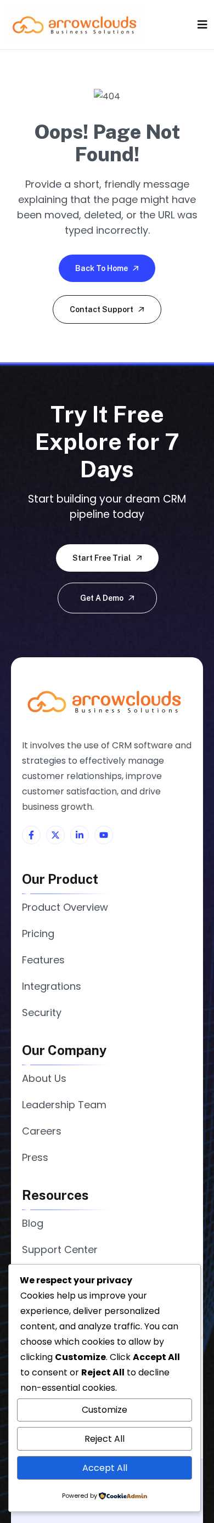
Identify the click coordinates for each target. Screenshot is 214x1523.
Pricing (38, 933)
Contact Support (102, 309)
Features (43, 960)
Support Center (60, 1249)
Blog (32, 1223)
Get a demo (102, 598)
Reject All (105, 1438)
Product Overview (65, 907)
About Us (44, 1078)
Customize (104, 1409)
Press (35, 1157)
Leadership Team (64, 1105)
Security (41, 1012)
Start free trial (102, 558)
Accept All (104, 1468)
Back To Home (102, 268)
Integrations (51, 986)
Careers (41, 1131)
